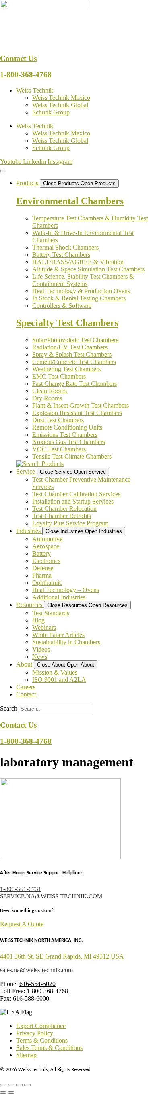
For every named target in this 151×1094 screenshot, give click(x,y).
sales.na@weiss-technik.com (36, 970)
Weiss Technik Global (60, 105)
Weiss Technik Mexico (61, 97)
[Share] (19, 1085)
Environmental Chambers (70, 201)
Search (8, 708)
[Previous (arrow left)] (3, 1092)
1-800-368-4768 (26, 74)
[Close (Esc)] (27, 1085)
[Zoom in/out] (3, 1085)
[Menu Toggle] (3, 171)
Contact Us (18, 58)
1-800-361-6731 (20, 889)
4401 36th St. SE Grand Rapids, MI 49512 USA (62, 956)
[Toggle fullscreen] (11, 1085)
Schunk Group (51, 112)
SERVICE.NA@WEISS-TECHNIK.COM (51, 896)
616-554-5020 (37, 983)
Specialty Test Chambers (67, 322)
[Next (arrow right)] (11, 1092)
